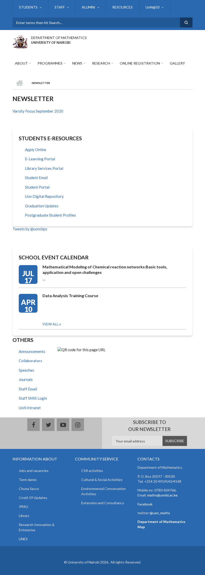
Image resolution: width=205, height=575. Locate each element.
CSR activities (92, 470)
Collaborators (30, 360)
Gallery (177, 63)
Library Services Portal (44, 168)
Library (24, 515)
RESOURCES (122, 7)
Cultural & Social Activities (101, 479)
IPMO (23, 506)
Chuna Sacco (29, 488)
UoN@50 (153, 7)
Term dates (28, 479)
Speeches (26, 370)
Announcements (32, 351)
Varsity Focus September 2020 (37, 111)
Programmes (50, 63)
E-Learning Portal (40, 159)
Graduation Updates (41, 206)
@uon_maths (160, 513)
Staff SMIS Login (33, 398)
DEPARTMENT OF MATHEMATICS (59, 38)
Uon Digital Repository (44, 196)
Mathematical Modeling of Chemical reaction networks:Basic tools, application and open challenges (104, 269)
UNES (23, 539)
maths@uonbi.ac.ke (162, 495)
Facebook (145, 504)
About (21, 63)
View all (50, 324)
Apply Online (35, 149)
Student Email (36, 177)
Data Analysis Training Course (70, 295)
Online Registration (140, 63)
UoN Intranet (30, 407)
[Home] (19, 41)
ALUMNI (88, 7)
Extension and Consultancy (102, 503)
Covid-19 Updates (33, 497)
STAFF (59, 7)
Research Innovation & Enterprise (36, 527)
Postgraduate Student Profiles (50, 215)
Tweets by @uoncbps (29, 229)
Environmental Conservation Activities (103, 491)
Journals (26, 379)
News (77, 63)
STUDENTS (28, 7)
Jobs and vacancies (33, 470)
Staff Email (28, 389)
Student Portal (37, 187)
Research (101, 63)
